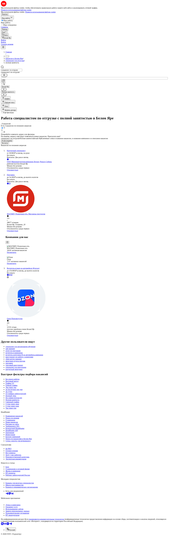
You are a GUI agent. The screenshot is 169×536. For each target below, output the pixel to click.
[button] (3, 40)
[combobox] (11, 70)
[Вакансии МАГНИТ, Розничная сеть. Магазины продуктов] (87, 199)
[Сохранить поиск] (3, 81)
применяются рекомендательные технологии (46, 519)
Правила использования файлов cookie (40, 12)
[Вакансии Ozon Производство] (87, 298)
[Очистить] (4, 75)
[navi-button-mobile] (3, 47)
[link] (5, 34)
